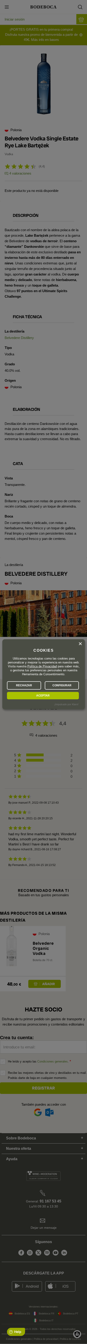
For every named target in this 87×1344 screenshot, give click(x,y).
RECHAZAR (24, 685)
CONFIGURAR (61, 685)
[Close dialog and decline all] (80, 644)
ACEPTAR (43, 695)
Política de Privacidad (42, 666)
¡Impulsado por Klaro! (66, 704)
